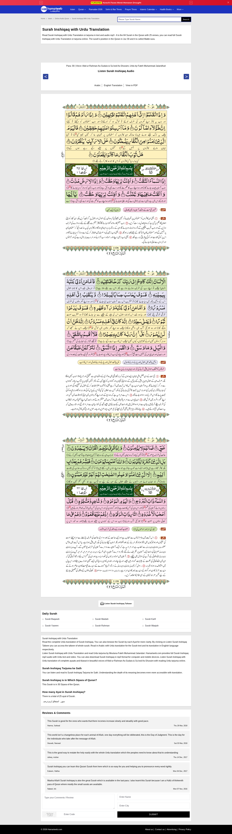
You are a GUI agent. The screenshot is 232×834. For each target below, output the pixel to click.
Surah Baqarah (52, 619)
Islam (72, 9)
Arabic (97, 85)
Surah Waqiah (152, 625)
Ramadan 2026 (95, 9)
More (179, 9)
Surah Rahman (102, 625)
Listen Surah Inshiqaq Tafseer (118, 603)
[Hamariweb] (51, 9)
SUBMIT (153, 814)
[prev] (41, 2)
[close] (228, 2)
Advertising (171, 829)
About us (149, 829)
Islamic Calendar (147, 9)
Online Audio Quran (62, 19)
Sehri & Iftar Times (114, 9)
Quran (81, 9)
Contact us (160, 829)
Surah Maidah (101, 619)
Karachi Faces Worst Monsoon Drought (117, 2)
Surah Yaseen (52, 625)
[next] (191, 2)
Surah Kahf (150, 619)
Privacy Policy (185, 829)
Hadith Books (166, 9)
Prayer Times (131, 9)
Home (43, 19)
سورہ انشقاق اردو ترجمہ (53, 701)
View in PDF (132, 85)
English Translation (113, 85)
